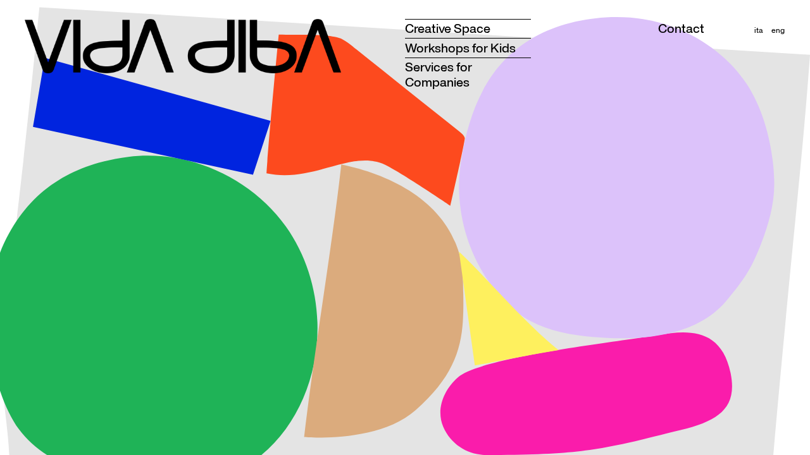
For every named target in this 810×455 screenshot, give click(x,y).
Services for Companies (438, 74)
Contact (681, 28)
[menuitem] (758, 30)
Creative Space (447, 28)
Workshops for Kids (460, 47)
